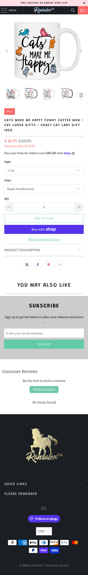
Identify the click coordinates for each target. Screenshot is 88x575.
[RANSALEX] (44, 10)
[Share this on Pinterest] (48, 264)
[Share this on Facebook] (38, 264)
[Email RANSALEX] (44, 509)
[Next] (80, 51)
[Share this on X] (27, 264)
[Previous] (7, 51)
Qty (6, 198)
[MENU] (2, 10)
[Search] (73, 10)
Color (7, 180)
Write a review (44, 389)
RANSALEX (36, 565)
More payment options (44, 239)
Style (7, 161)
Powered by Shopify (56, 565)
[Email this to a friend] (59, 264)
